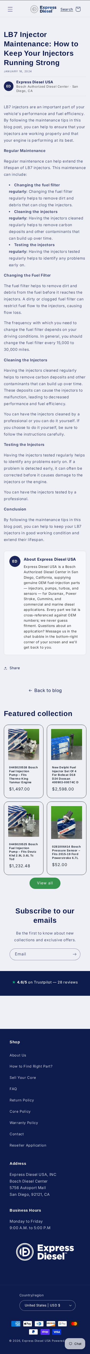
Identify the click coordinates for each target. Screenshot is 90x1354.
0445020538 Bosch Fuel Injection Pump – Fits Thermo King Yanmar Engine (23, 775)
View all (45, 883)
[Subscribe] (74, 954)
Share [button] (15, 668)
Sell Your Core (23, 1077)
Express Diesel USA (36, 1340)
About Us (18, 1055)
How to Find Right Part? (31, 1066)
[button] (10, 9)
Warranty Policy (24, 1123)
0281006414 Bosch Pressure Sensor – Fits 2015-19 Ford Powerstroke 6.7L (66, 852)
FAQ (13, 1089)
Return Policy (22, 1100)
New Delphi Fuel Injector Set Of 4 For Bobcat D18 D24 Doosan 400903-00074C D (65, 775)
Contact (17, 1134)
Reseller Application (28, 1145)
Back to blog (48, 690)
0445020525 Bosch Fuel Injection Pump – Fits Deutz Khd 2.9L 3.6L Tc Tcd (23, 852)
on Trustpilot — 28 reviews (45, 982)
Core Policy (20, 1111)
